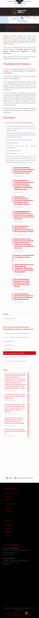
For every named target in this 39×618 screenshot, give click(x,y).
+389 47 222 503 (26, 1)
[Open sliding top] (19, 2)
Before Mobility (8, 341)
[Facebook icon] (16, 6)
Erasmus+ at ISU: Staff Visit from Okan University (24, 256)
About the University (12, 493)
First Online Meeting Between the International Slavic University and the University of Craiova (24, 170)
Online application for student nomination (16, 333)
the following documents (25, 122)
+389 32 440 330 (14, 1)
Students (9, 532)
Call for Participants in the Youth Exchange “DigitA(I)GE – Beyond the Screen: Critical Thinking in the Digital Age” (24, 268)
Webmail (8, 511)
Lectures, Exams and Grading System (15, 361)
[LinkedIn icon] (20, 6)
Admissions (9, 525)
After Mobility (8, 349)
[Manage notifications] (26, 612)
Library (8, 535)
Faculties (9, 496)
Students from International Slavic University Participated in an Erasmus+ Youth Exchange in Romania (23, 200)
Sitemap (8, 507)
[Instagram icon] (23, 6)
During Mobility (8, 345)
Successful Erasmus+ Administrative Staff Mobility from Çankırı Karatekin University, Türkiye (22, 282)
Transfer (9, 528)
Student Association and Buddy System (16, 357)
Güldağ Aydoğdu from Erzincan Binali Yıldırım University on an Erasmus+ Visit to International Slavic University (24, 214)
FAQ (7, 500)
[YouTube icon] (18, 6)
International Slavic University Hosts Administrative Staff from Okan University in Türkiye (24, 228)
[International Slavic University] (19, 11)
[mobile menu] (36, 11)
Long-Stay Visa (14, 78)
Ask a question (10, 504)
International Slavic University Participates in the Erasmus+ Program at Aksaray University (23, 296)
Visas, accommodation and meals (14, 353)
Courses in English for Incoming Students (16, 337)
